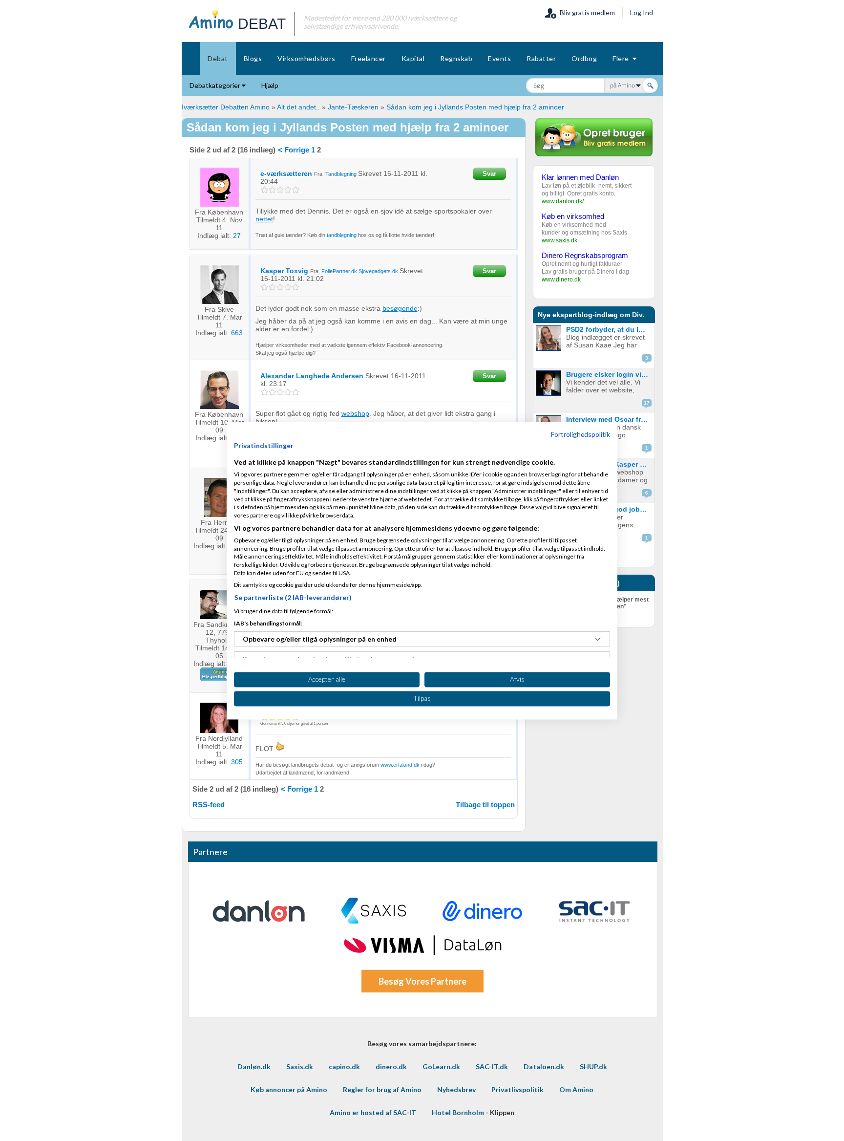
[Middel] (280, 190)
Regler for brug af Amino (382, 1089)
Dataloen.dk (544, 1066)
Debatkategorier (216, 85)
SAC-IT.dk (492, 1066)
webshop (355, 413)
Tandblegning (341, 174)
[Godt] (288, 190)
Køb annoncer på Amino (289, 1089)
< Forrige (293, 150)
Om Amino (576, 1089)
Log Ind (641, 12)
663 (237, 333)
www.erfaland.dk (400, 765)
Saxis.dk (299, 1066)
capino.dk (344, 1066)
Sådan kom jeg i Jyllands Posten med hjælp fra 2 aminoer (475, 107)
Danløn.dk (254, 1066)
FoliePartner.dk (339, 271)
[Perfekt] (295, 190)
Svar (489, 173)
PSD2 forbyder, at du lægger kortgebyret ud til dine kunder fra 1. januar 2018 (609, 329)
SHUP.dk (593, 1066)
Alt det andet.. (298, 107)
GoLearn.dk (441, 1066)
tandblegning (342, 235)
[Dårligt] (264, 190)
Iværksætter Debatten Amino (226, 107)
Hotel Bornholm (458, 1112)
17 (647, 403)
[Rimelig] (272, 190)
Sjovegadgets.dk (378, 271)
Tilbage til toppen (485, 804)
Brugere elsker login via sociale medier (609, 374)
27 (237, 235)
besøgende (400, 308)
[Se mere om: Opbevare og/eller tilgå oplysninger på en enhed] (598, 639)
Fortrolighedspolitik (580, 434)
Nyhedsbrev (456, 1089)
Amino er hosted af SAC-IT (373, 1112)
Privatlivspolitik (517, 1089)
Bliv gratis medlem (586, 12)
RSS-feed (208, 804)
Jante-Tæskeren (353, 107)
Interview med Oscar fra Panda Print (609, 419)
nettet (264, 219)
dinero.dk (391, 1066)
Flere (622, 58)
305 (237, 762)
